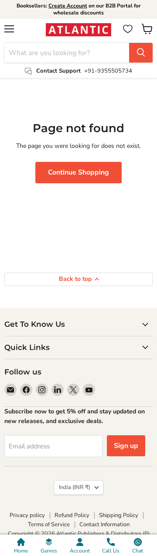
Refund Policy (72, 515)
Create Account (67, 5)
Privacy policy (27, 515)
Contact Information (104, 524)
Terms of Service (49, 524)
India (74, 487)
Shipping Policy (118, 515)
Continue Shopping (78, 172)
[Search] (141, 53)
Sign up (126, 446)
